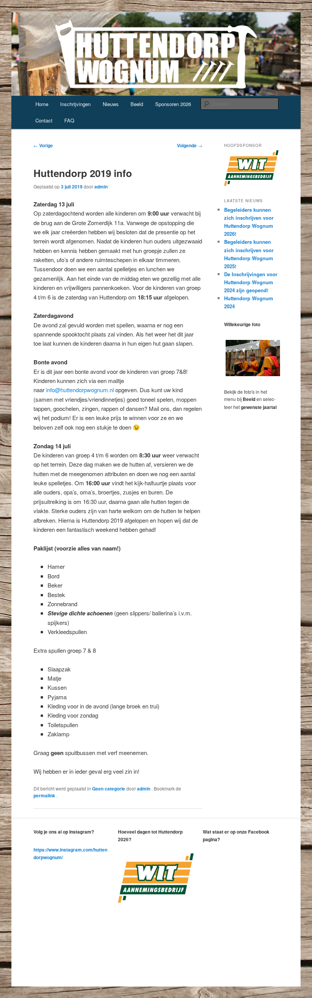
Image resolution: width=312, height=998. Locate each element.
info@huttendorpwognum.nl (80, 390)
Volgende (189, 145)
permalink (44, 795)
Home (41, 104)
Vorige (43, 145)
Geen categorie (108, 788)
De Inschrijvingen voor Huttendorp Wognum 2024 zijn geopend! (250, 282)
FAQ (69, 120)
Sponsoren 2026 (173, 104)
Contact (44, 120)
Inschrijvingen (75, 104)
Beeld (137, 104)
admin (101, 186)
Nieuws (111, 104)
